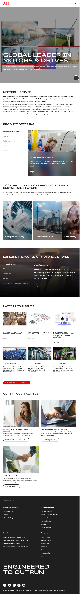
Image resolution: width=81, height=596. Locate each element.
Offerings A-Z (8, 512)
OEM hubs (7, 274)
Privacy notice (37, 590)
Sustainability (46, 553)
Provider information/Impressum (54, 590)
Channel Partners (9, 269)
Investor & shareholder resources (15, 537)
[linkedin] (14, 585)
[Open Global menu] (75, 3)
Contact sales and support (15, 440)
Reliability (6, 278)
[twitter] (19, 585)
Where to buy (8, 518)
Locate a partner (49, 440)
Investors (6, 533)
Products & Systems (10, 507)
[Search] (71, 3)
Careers (43, 550)
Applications (11, 264)
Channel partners (47, 512)
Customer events (47, 537)
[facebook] (4, 585)
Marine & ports (46, 521)
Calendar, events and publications (15, 547)
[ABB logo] (6, 3)
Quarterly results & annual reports (15, 540)
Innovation (45, 547)
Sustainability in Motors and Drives (16, 283)
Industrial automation (49, 518)
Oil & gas (44, 524)
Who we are (45, 544)
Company (44, 533)
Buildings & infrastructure (50, 515)
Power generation (47, 527)
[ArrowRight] (52, 171)
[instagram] (9, 585)
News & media (46, 540)
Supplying (44, 556)
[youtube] (23, 585)
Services (6, 515)
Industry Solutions (47, 507)
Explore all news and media (15, 383)
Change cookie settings (23, 590)
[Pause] (75, 76)
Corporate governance (11, 544)
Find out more (10, 486)
